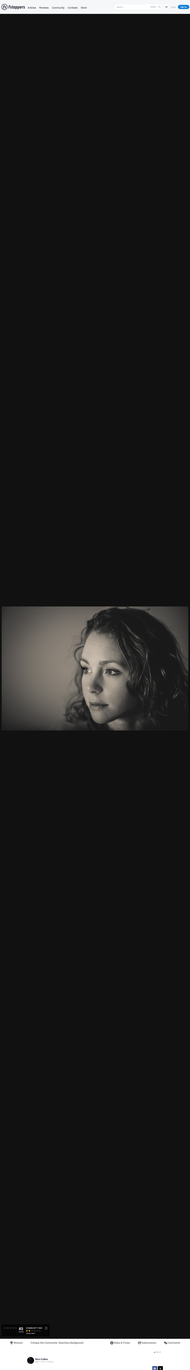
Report (158, 1352)
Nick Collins (41, 1359)
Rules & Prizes (121, 1343)
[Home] (13, 7)
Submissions (148, 1343)
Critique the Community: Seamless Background (57, 1343)
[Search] (159, 7)
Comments (173, 1343)
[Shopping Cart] (166, 7)
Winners (18, 1343)
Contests (73, 7)
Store (84, 7)
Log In (173, 7)
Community (58, 7)
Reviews (44, 7)
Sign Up (184, 7)
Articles (32, 7)
